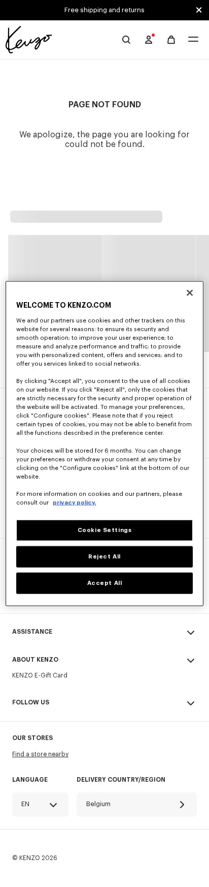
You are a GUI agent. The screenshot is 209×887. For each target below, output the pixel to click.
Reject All (104, 556)
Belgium (98, 804)
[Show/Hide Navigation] (193, 40)
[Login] (148, 39)
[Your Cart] (171, 40)
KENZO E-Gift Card (39, 675)
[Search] (126, 40)
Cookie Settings (105, 530)
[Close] (190, 293)
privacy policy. (74, 503)
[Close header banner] (199, 10)
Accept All (104, 582)
